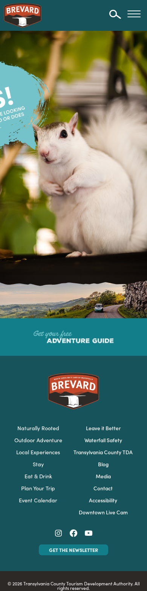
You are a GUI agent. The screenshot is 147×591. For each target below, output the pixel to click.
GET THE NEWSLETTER (73, 549)
